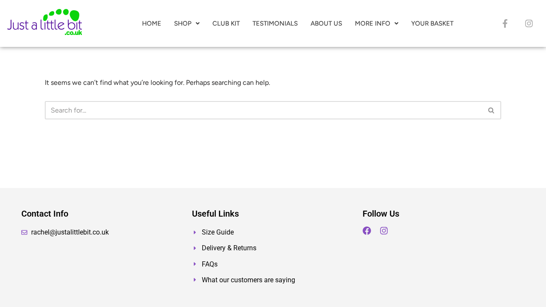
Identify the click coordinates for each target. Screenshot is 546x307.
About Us (326, 23)
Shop (183, 23)
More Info (372, 23)
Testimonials (275, 23)
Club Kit (226, 23)
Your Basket (432, 23)
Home (151, 23)
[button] (187, 23)
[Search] (491, 110)
